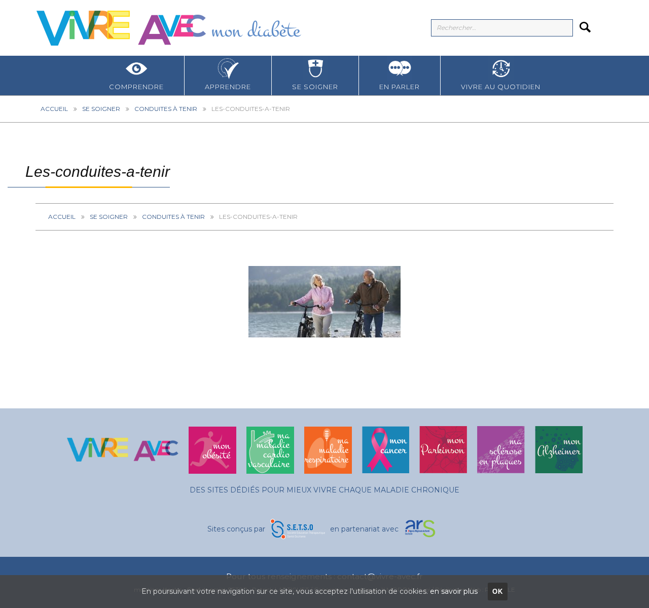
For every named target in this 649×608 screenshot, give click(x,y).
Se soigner (315, 87)
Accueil (54, 108)
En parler (399, 87)
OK (497, 591)
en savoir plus (454, 591)
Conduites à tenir (165, 108)
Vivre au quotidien (500, 87)
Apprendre (228, 87)
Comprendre (136, 87)
